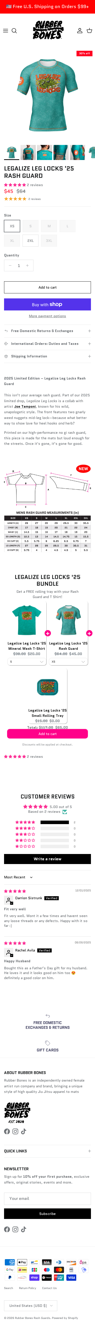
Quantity (11, 255)
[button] (15, 184)
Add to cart (48, 287)
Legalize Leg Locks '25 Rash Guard (68, 646)
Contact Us (49, 1288)
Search (8, 1288)
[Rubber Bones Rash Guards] (47, 30)
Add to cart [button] (48, 736)
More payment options (47, 316)
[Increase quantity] (28, 265)
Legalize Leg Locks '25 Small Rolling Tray (47, 713)
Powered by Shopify (65, 1318)
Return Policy (27, 1288)
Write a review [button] (47, 859)
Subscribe (47, 1213)
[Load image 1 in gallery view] (47, 95)
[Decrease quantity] (8, 265)
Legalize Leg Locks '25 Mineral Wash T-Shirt (27, 646)
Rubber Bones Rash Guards (32, 1318)
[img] (15, 891)
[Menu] (5, 30)
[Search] (16, 30)
